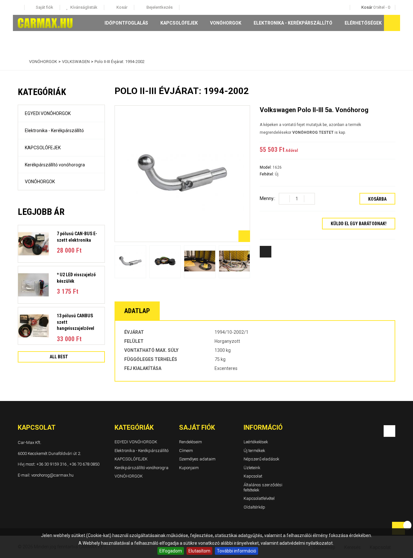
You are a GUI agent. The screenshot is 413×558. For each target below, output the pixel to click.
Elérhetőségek (363, 23)
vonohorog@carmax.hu (52, 474)
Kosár (121, 7)
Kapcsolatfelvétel (259, 498)
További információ (236, 550)
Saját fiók (197, 427)
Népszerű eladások (261, 459)
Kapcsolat (253, 476)
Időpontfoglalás (126, 23)
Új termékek (254, 450)
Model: (266, 167)
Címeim (186, 450)
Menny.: (267, 198)
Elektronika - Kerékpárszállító (293, 23)
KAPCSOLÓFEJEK (179, 23)
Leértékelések (256, 441)
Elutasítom (199, 550)
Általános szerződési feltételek (263, 487)
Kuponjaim (189, 467)
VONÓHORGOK (225, 23)
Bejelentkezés (159, 7)
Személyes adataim (197, 459)
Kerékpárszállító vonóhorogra (55, 164)
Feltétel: (267, 174)
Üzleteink (252, 467)
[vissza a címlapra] (19, 61)
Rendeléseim (190, 441)
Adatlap (137, 311)
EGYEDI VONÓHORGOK (48, 113)
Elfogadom (170, 550)
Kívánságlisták (83, 7)
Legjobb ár (41, 211)
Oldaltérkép (254, 506)
